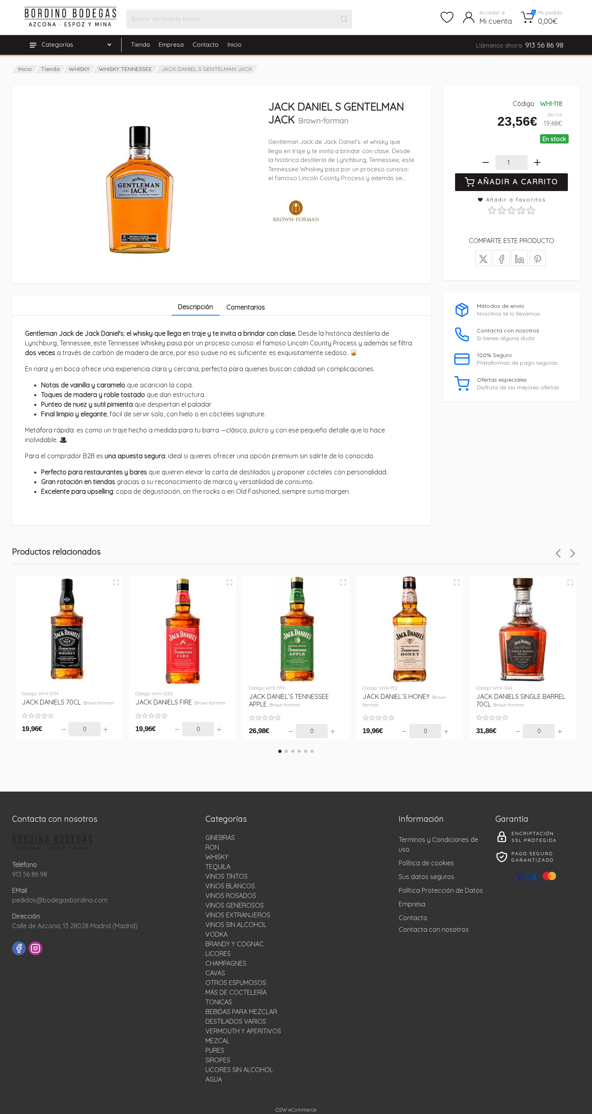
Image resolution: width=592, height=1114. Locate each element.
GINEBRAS (220, 837)
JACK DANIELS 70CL (68, 702)
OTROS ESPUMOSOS (235, 983)
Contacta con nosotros (434, 929)
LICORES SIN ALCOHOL (239, 1070)
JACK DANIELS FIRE (180, 702)
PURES (214, 1050)
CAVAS (215, 973)
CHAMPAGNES (225, 963)
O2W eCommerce (296, 1109)
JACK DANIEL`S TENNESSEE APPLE (289, 700)
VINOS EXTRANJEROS (237, 915)
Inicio (235, 44)
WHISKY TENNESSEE (125, 69)
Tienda (140, 44)
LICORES (218, 954)
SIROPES (217, 1060)
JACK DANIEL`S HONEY (404, 700)
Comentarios (245, 307)
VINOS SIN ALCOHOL (236, 925)
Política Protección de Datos (441, 890)
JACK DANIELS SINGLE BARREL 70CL (520, 700)
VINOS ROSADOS (230, 896)
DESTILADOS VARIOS (235, 1021)
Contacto (206, 44)
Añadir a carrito (518, 181)
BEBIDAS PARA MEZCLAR (241, 1012)
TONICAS (218, 1002)
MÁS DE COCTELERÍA (236, 992)
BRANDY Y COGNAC (234, 944)
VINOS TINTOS (226, 876)
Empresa (171, 44)
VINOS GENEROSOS (234, 905)
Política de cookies (426, 863)
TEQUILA (217, 867)
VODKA (216, 934)
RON (212, 847)
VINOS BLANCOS (230, 886)
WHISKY (79, 69)
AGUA (213, 1079)
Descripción (195, 307)
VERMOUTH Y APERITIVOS (243, 1031)
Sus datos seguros (426, 877)
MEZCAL (217, 1041)
